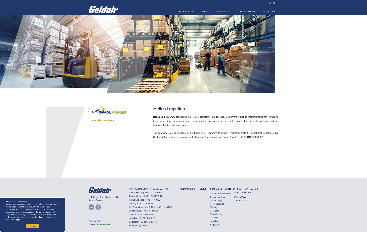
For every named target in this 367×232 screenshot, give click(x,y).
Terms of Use (240, 200)
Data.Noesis (105, 224)
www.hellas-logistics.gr (103, 120)
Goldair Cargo (216, 200)
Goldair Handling (217, 197)
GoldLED (214, 218)
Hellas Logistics (217, 204)
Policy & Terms (242, 192)
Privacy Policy (240, 197)
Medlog (213, 207)
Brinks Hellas (216, 214)
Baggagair (214, 224)
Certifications (247, 11)
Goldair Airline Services (220, 193)
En (270, 3)
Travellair (214, 221)
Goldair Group (186, 11)
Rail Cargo (214, 211)
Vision (204, 11)
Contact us (268, 11)
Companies (220, 11)
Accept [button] (32, 226)
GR (274, 3)
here (18, 219)
